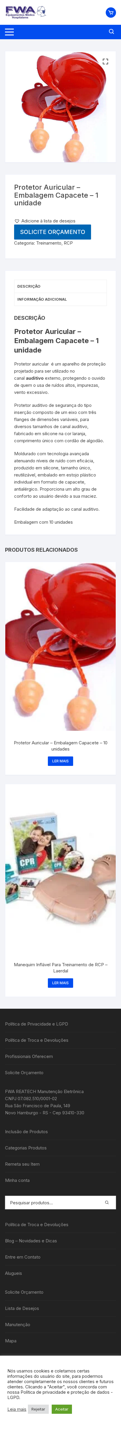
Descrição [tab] (29, 286)
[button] (105, 61)
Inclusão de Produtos (26, 1131)
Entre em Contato (23, 1257)
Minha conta (17, 1180)
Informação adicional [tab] (42, 299)
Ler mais (60, 761)
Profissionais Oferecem (29, 1056)
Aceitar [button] (61, 1409)
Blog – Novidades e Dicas (31, 1241)
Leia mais (16, 1409)
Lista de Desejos (22, 1308)
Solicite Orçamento (52, 231)
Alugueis (13, 1273)
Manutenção (17, 1324)
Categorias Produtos (26, 1148)
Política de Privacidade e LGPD (36, 1024)
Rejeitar (38, 1409)
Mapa (10, 1341)
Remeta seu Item (22, 1164)
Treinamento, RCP (54, 243)
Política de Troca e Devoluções (36, 1040)
